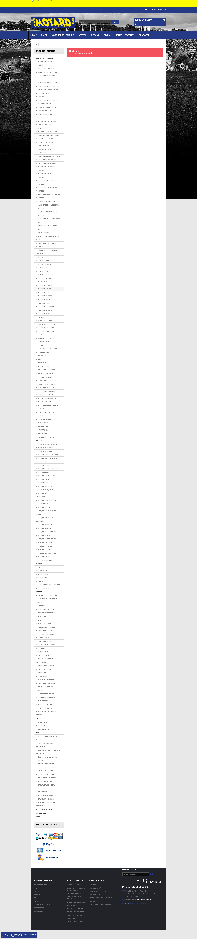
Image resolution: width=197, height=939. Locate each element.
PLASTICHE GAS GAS (45, 310)
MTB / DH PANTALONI (45, 486)
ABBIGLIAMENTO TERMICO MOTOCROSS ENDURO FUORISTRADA (46, 124)
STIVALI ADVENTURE (45, 704)
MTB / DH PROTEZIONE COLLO (48, 532)
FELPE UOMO (42, 578)
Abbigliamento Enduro (45, 447)
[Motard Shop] (53, 22)
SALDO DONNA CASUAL (46, 792)
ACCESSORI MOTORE (45, 402)
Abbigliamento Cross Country (47, 444)
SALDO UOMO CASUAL (46, 799)
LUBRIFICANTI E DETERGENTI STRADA (46, 600)
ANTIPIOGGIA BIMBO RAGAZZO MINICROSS (47, 238)
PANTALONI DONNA (44, 641)
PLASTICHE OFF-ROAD (45, 285)
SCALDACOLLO (41, 816)
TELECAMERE (42, 433)
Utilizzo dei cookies (75, 922)
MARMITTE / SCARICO (45, 321)
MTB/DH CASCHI (43, 465)
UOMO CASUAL (43, 571)
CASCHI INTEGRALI (44, 669)
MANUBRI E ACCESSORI (46, 338)
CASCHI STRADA (43, 655)
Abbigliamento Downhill (46, 451)
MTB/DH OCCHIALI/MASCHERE (48, 469)
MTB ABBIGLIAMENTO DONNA (48, 455)
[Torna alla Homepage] (36, 44)
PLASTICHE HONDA (44, 289)
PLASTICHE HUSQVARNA (46, 306)
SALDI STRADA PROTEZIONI (47, 778)
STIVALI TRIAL (42, 725)
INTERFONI (41, 606)
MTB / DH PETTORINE (45, 535)
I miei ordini (93, 885)
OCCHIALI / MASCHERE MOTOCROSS (44, 95)
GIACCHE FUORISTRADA (46, 104)
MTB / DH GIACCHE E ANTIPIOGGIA (44, 495)
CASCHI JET (42, 673)
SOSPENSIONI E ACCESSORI (47, 391)
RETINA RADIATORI (44, 419)
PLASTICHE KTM (43, 292)
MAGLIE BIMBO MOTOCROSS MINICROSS (46, 213)
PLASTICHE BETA (43, 313)
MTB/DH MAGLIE (43, 472)
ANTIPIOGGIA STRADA (45, 708)
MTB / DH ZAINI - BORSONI (47, 500)
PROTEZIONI (42, 363)
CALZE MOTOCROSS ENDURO (48, 90)
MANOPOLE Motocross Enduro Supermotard (47, 343)
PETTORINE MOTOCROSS (46, 139)
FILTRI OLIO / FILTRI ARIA (46, 328)
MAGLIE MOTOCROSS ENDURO (48, 72)
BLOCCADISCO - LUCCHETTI (47, 609)
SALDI (44, 35)
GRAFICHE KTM (43, 268)
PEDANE (41, 416)
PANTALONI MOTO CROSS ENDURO (45, 77)
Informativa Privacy (75, 893)
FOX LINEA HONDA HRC (46, 437)
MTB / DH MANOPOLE (45, 546)
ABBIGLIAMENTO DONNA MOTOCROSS (45, 168)
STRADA (95, 35)
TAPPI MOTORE (43, 426)
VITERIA (40, 335)
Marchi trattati (125, 35)
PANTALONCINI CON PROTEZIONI (49, 156)
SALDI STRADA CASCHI (46, 774)
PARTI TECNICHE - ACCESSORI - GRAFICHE (47, 251)
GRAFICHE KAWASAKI (45, 275)
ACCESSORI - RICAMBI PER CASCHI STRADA (46, 660)
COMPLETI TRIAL (43, 729)
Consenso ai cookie (19, 934)
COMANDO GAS (43, 352)
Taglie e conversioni (75, 909)
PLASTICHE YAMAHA (45, 303)
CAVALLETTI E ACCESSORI (46, 370)
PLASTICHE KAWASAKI (45, 296)
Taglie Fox (71, 905)
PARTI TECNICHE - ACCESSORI (48, 595)
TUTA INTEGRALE (43, 701)
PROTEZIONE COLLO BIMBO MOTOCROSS (46, 245)
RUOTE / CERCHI (43, 366)
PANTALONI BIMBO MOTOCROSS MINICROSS (48, 220)
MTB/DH (83, 35)
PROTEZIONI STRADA (45, 630)
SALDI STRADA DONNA (46, 771)
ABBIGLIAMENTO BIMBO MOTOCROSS (45, 175)
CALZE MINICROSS (44, 233)
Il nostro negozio (74, 885)
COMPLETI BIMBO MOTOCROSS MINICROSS (47, 182)
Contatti (144, 35)
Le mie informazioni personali (101, 898)
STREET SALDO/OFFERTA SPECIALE (45, 765)
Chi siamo (71, 918)
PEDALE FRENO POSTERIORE (47, 412)
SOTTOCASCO (41, 813)
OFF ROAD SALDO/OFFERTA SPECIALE (46, 737)
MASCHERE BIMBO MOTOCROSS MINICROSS (48, 206)
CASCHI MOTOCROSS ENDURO (48, 100)
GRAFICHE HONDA (44, 261)
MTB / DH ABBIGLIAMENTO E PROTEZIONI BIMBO (46, 459)
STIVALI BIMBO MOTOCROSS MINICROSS (46, 189)
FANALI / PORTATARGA (45, 395)
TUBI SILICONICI (43, 423)
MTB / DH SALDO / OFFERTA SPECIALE (46, 804)
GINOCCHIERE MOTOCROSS (47, 160)
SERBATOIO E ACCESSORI (46, 387)
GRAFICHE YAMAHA (44, 264)
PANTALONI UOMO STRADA (47, 683)
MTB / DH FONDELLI (44, 507)
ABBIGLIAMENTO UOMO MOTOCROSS (45, 63)
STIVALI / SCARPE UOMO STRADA (45, 688)
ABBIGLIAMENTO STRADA (46, 627)
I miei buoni (93, 901)
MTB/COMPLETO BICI (45, 560)
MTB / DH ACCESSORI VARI (47, 553)
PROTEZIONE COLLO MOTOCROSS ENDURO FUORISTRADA (43, 149)
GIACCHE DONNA (44, 648)
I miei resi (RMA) (95, 888)
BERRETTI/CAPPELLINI (45, 588)
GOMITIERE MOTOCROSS (46, 142)
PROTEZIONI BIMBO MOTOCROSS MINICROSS (48, 196)
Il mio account (97, 880)
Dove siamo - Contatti (75, 912)
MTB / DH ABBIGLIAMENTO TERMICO (46, 512)
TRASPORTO (42, 356)
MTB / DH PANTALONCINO (46, 476)
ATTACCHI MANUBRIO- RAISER (48, 405)
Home (34, 35)
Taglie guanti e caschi (76, 902)
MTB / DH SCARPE (44, 549)
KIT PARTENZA (43, 430)
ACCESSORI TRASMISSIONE (47, 398)
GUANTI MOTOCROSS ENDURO (48, 83)
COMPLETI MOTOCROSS (46, 69)
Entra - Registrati (159, 10)
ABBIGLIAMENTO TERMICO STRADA (46, 713)
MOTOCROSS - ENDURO (62, 35)
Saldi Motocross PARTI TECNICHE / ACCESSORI (48, 751)
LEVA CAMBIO (42, 409)
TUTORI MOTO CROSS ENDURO (48, 132)
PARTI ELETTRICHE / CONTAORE (48, 384)
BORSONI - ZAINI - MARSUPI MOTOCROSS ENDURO (46, 109)
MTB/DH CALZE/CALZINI (46, 490)
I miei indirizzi (94, 895)
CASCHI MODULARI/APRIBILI (47, 666)
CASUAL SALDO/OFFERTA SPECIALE (45, 786)
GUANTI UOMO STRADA (46, 680)
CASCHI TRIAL (42, 722)
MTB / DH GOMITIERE (45, 528)
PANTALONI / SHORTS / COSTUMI (49, 585)
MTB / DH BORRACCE (45, 542)
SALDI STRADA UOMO (45, 781)
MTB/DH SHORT (43, 483)
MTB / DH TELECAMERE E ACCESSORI (45, 519)
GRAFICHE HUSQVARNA (46, 278)
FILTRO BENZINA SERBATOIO (47, 331)
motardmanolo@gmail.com (138, 903)
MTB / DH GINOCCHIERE (46, 525)
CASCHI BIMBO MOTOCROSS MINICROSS (46, 227)
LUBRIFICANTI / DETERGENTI (47, 380)
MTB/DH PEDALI (43, 556)
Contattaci (143, 10)
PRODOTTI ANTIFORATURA (47, 613)
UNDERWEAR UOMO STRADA (48, 694)
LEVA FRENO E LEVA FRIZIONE (48, 349)
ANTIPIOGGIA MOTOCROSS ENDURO (46, 116)
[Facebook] (143, 880)
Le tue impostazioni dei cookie (100, 904)
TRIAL (38, 718)
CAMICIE (41, 581)
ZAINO (40, 620)
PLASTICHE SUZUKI (44, 299)
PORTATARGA (42, 616)
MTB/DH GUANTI (43, 479)
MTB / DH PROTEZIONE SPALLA (48, 539)
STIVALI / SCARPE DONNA (46, 645)
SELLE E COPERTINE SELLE (46, 373)
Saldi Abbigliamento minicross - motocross (47, 758)
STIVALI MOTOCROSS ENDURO (48, 86)
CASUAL (108, 35)
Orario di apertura (74, 915)
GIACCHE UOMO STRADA (46, 697)
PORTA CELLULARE (44, 623)
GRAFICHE (41, 257)
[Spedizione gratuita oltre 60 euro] (98, 3)
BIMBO (40, 567)
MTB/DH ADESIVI (43, 504)
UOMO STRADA (43, 676)
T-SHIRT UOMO (43, 574)
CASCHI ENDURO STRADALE (47, 163)
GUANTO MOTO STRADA (44, 809)
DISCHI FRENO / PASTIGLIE (47, 324)
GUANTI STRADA (43, 652)
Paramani (41, 317)
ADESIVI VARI (42, 282)
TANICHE (41, 359)
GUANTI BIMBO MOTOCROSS (47, 201)
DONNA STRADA (43, 638)
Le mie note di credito (97, 891)
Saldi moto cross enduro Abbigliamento (45, 744)
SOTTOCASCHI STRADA (46, 634)
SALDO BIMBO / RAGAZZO (47, 795)
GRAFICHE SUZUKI (44, 271)
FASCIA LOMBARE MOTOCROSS (48, 135)
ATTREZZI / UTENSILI (45, 377)
